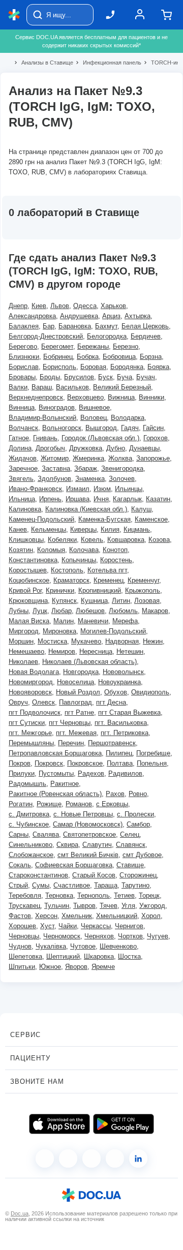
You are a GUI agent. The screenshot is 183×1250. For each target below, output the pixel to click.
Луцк (40, 611)
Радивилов (125, 773)
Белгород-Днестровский (46, 336)
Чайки (67, 926)
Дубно (115, 448)
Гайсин (153, 428)
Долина (20, 448)
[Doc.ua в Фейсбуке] (45, 1158)
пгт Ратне (79, 712)
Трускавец (24, 905)
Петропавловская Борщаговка (55, 753)
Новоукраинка (119, 682)
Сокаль (20, 865)
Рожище (49, 804)
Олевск (43, 702)
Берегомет (57, 346)
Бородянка (126, 367)
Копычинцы (79, 560)
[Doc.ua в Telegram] (91, 1158)
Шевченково (118, 946)
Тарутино (135, 885)
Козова (159, 539)
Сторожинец (138, 875)
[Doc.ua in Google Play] (123, 1124)
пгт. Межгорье (30, 733)
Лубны (18, 611)
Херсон (46, 916)
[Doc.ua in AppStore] (59, 1124)
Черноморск (61, 936)
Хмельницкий (116, 916)
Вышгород (101, 428)
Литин (121, 600)
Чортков (130, 936)
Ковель (92, 539)
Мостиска (52, 641)
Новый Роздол (78, 692)
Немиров (61, 651)
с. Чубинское (29, 824)
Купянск (64, 600)
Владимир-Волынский (42, 417)
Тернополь (93, 895)
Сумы (40, 885)
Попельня (152, 763)
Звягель (21, 478)
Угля (128, 905)
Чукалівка (51, 946)
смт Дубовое (142, 855)
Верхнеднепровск (36, 397)
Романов (79, 804)
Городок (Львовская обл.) (100, 438)
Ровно (138, 794)
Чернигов (129, 926)
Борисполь (59, 367)
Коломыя (51, 550)
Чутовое (83, 946)
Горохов (155, 438)
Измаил (77, 489)
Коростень (116, 560)
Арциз (111, 316)
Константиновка (33, 560)
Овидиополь (150, 692)
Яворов (76, 966)
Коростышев (28, 570)
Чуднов (20, 946)
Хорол (151, 916)
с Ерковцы (112, 804)
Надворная (122, 641)
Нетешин (129, 651)
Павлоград (75, 702)
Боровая (93, 367)
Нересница (95, 651)
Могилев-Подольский (113, 631)
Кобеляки (62, 539)
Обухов (115, 692)
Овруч (18, 702)
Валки (18, 387)
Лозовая (147, 600)
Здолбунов (54, 478)
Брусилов (79, 377)
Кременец (109, 580)
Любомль (123, 611)
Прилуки (22, 773)
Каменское (151, 519)
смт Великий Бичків (87, 855)
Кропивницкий (99, 590)
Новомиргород (31, 682)
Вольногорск (61, 428)
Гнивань (45, 438)
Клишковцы (26, 539)
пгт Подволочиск (34, 712)
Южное (50, 966)
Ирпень (50, 499)
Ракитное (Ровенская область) (55, 794)
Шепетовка (25, 956)
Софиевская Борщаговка (73, 865)
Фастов (20, 916)
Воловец (93, 417)
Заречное (23, 468)
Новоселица (75, 682)
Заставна (56, 468)
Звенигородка (122, 468)
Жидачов (23, 458)
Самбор (138, 824)
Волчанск (23, 428)
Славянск (130, 844)
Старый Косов (93, 875)
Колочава (84, 550)
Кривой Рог (25, 590)
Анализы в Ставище (43, 62)
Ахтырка (137, 316)
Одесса (85, 306)
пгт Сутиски (27, 722)
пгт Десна (111, 702)
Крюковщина (28, 600)
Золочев (122, 478)
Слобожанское (31, 855)
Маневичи (93, 621)
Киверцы (83, 529)
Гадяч (130, 428)
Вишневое (94, 407)
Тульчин (56, 905)
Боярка (158, 367)
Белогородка (107, 336)
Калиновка (25, 509)
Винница (22, 407)
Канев (18, 529)
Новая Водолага (34, 672)
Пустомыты (56, 773)
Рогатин (21, 804)
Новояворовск (30, 692)
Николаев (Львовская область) (89, 661)
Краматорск (71, 580)
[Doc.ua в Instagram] (68, 1158)
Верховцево (85, 397)
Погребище (153, 753)
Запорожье (153, 458)
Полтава (120, 763)
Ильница (22, 499)
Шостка (129, 956)
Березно (125, 346)
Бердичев (146, 336)
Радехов (91, 773)
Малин (63, 621)
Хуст (47, 926)
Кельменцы (48, 529)
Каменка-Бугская (104, 519)
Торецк (149, 895)
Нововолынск (123, 672)
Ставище (130, 865)
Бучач (145, 377)
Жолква (120, 458)
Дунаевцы (144, 448)
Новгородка (81, 672)
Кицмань (137, 529)
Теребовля (25, 895)
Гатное (19, 438)
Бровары (22, 377)
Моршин (21, 641)
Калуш (141, 509)
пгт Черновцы (69, 722)
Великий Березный (122, 387)
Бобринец (58, 356)
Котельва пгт (107, 570)
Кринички (60, 590)
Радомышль (27, 783)
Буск (105, 377)
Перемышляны (31, 743)
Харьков (113, 306)
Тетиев (124, 895)
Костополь (67, 570)
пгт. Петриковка (124, 733)
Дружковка (85, 448)
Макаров (155, 611)
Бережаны (93, 346)
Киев (39, 306)
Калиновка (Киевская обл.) (86, 509)
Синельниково (30, 844)
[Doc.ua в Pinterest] (138, 1158)
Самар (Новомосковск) (88, 824)
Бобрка (88, 356)
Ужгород (152, 905)
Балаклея (24, 326)
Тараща (105, 885)
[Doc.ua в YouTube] (115, 1158)
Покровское (85, 763)
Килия (110, 529)
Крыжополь (142, 590)
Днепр (18, 306)
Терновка (59, 895)
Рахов (115, 794)
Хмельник (77, 916)
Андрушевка (79, 316)
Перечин (71, 743)
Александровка (32, 316)
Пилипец (119, 753)
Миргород (24, 631)
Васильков (72, 387)
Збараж (85, 468)
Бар (48, 326)
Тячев (108, 905)
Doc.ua (19, 1213)
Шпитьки (22, 966)
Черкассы (96, 926)
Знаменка (90, 478)
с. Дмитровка (29, 814)
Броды (50, 377)
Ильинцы (128, 489)
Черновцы (24, 936)
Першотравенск (112, 743)
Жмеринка (88, 458)
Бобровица (119, 356)
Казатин (158, 499)
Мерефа (125, 621)
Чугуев (157, 936)
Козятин (21, 550)
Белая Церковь (145, 326)
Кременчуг (143, 580)
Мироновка (59, 631)
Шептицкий (63, 956)
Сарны (18, 834)
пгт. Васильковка (121, 722)
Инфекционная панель (107, 62)
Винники (151, 397)
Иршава (77, 499)
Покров (19, 763)
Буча (124, 377)
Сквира (67, 844)
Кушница (94, 600)
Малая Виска (29, 621)
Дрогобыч (50, 448)
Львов (59, 306)
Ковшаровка (125, 539)
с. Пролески (135, 814)
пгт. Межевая (76, 733)
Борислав (24, 367)
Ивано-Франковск (35, 489)
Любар (61, 611)
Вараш (42, 387)
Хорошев (22, 926)
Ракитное (64, 783)
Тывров (84, 905)
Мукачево (86, 641)
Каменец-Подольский (41, 519)
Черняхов (99, 936)
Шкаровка (99, 956)
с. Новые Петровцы (83, 814)
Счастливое (71, 885)
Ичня (101, 499)
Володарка (127, 417)
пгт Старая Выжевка (129, 712)
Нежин (153, 641)
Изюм (102, 489)
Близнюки (24, 356)
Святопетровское (89, 834)
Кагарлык (127, 499)
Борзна (151, 356)
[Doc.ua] (14, 15)
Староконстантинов (38, 875)
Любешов (90, 611)
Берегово (23, 346)
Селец (129, 834)
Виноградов (57, 407)
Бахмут (106, 326)
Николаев (23, 661)
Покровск (49, 763)
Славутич (97, 844)
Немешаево (26, 651)
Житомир (55, 458)
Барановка (74, 326)
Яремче (103, 966)
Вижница (121, 397)
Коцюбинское (29, 580)
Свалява (46, 834)
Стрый (18, 885)
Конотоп (115, 550)
